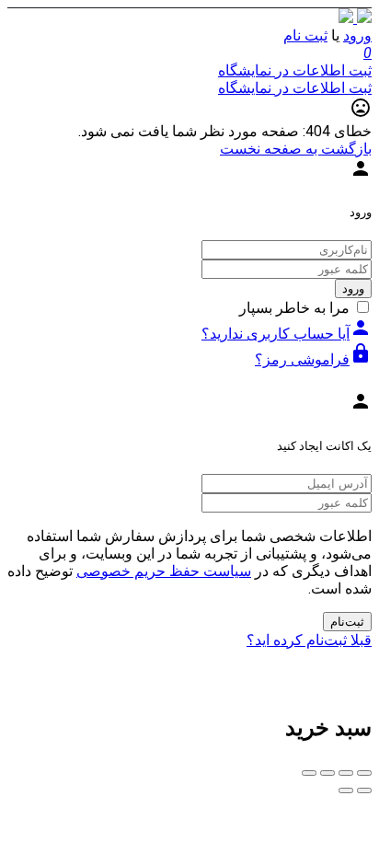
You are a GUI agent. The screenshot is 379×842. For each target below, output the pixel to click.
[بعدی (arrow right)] (346, 790)
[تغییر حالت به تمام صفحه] (327, 773)
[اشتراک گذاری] (346, 773)
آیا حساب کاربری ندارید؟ (286, 333)
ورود (357, 35)
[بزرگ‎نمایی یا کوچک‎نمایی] (309, 773)
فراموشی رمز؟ (313, 359)
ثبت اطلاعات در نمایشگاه (295, 70)
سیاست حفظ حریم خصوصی (163, 571)
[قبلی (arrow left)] (364, 790)
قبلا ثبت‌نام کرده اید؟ (309, 640)
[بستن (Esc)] (364, 773)
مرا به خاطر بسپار (294, 308)
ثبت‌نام (347, 622)
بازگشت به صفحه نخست (296, 148)
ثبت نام (305, 35)
